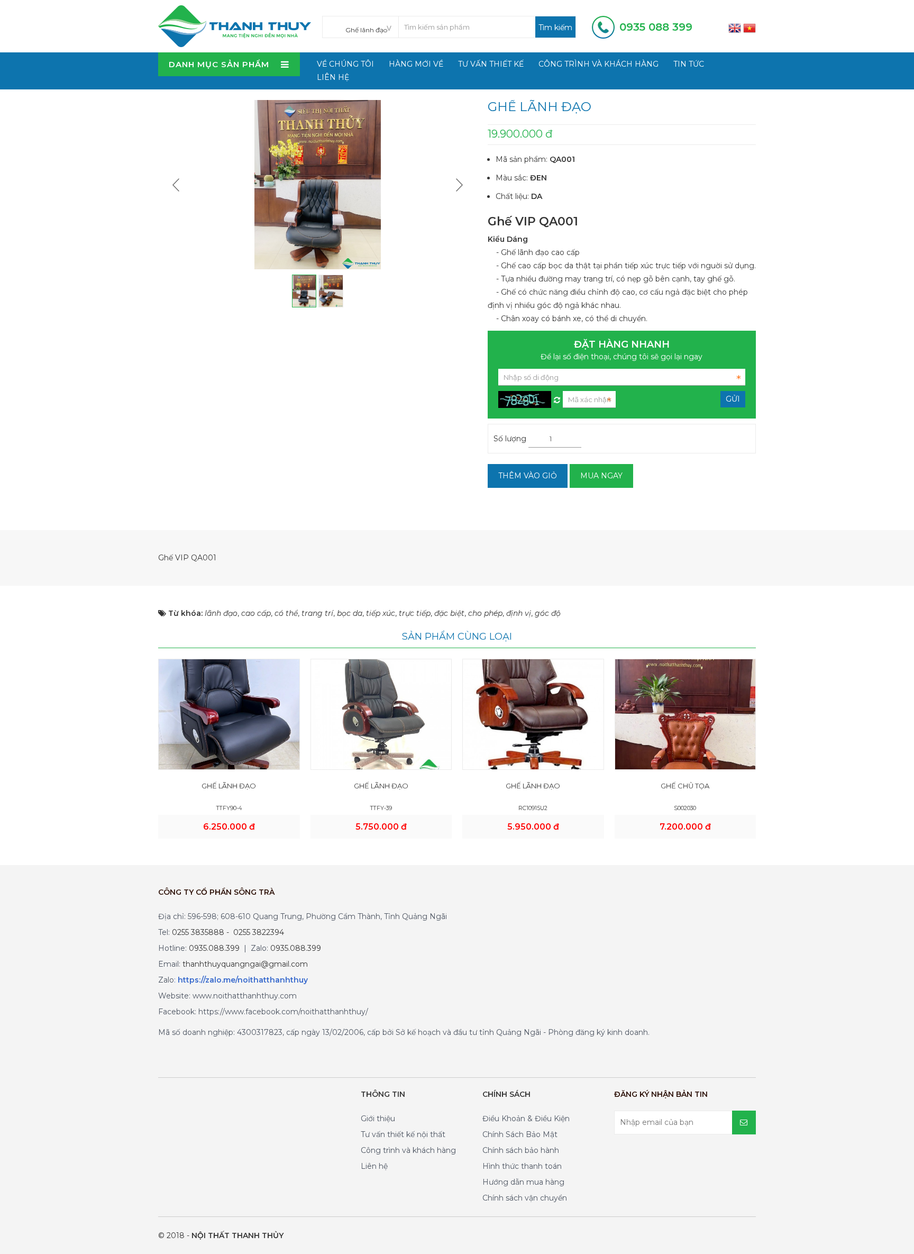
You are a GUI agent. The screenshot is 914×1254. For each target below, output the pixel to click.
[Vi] (749, 27)
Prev (177, 184)
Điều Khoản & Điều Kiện (526, 1118)
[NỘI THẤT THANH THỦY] (234, 25)
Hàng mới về (416, 64)
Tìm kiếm (555, 27)
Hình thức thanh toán (522, 1166)
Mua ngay (601, 475)
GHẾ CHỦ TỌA (685, 786)
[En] (734, 27)
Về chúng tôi (345, 64)
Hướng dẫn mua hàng (523, 1182)
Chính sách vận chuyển (524, 1198)
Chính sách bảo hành (520, 1150)
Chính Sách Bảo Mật (519, 1134)
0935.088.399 (214, 948)
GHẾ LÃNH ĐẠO (229, 786)
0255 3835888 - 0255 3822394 (228, 932)
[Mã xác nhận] (557, 397)
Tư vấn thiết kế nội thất (403, 1134)
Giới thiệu (378, 1118)
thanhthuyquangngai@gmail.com (245, 964)
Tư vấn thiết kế (491, 64)
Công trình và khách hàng (598, 64)
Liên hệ (333, 77)
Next (458, 184)
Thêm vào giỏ (527, 475)
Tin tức (688, 64)
